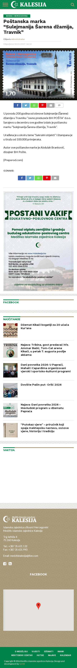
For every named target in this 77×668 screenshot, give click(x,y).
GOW (22, 664)
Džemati (48, 651)
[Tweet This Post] (26, 105)
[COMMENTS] (59, 105)
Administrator (18, 39)
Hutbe (40, 655)
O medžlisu (21, 651)
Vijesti (36, 651)
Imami (60, 651)
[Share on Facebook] (17, 105)
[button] (38, 606)
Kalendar (65, 655)
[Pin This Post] (42, 105)
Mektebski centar (22, 655)
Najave (52, 655)
